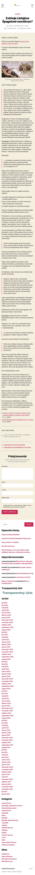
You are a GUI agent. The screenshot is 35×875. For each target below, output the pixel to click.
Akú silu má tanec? (8, 546)
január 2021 (6, 764)
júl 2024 (4, 661)
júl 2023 (4, 691)
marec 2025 (6, 642)
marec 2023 (6, 701)
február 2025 (6, 644)
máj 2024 (5, 666)
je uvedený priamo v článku (20, 25)
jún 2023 (5, 693)
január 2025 (6, 647)
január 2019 (6, 774)
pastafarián (26, 435)
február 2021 (6, 762)
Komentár (5, 466)
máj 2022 (5, 725)
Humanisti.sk (11, 868)
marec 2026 (6, 612)
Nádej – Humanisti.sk (9, 581)
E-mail (4, 490)
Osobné (17, 14)
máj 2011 (5, 777)
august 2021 (6, 747)
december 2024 (7, 649)
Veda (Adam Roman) (9, 842)
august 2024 (6, 659)
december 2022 (7, 708)
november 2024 (7, 652)
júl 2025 (4, 632)
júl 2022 (4, 720)
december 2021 (7, 737)
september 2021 (7, 745)
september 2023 (7, 686)
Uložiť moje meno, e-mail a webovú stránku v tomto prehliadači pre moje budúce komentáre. (17, 506)
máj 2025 (5, 637)
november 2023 (7, 681)
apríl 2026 (5, 610)
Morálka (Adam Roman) (10, 820)
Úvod (3, 837)
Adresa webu (5, 497)
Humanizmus (6, 810)
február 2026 (6, 615)
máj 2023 (5, 696)
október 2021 (6, 742)
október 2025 (6, 625)
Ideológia (5, 813)
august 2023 (6, 688)
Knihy (4, 815)
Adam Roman (6, 803)
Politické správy (7, 828)
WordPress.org (7, 861)
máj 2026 (5, 608)
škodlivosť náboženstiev (11, 436)
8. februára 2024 (11, 28)
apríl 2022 (5, 728)
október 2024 (6, 654)
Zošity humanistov (8, 845)
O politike (5, 823)
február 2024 (6, 674)
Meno (4, 482)
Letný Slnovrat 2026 (23, 577)
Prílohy (4, 832)
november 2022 (7, 711)
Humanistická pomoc (9, 808)
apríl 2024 (5, 669)
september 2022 (7, 715)
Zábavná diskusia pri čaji (24, 573)
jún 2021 (5, 752)
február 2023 (6, 703)
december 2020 (7, 767)
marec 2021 (6, 760)
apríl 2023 (5, 698)
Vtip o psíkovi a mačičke (10, 542)
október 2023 (6, 684)
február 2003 (6, 784)
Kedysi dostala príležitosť (10, 534)
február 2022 (6, 733)
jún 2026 (5, 605)
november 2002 (7, 787)
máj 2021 (5, 755)
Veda (3, 840)
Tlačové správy (7, 835)
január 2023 (6, 706)
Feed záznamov (7, 856)
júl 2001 (4, 791)
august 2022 (6, 718)
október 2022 (6, 713)
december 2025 (7, 620)
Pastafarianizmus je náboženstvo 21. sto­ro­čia (17, 420)
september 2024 (7, 657)
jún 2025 (5, 635)
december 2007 (7, 779)
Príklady (4, 830)
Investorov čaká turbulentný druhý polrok (16, 538)
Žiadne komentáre (25, 28)
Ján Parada (11, 435)
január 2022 (6, 735)
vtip (19, 436)
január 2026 (6, 617)
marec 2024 (6, 671)
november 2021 (7, 740)
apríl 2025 (5, 639)
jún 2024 (5, 664)
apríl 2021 (5, 757)
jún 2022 (5, 723)
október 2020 (6, 772)
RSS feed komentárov (9, 859)
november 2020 (7, 769)
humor (6, 435)
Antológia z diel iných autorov (12, 805)
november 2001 (7, 789)
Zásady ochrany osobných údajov (12, 871)
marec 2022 (6, 730)
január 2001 (6, 794)
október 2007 (6, 782)
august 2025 (6, 630)
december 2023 (7, 679)
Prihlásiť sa (5, 854)
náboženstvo (19, 435)
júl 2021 (4, 750)
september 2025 (7, 627)
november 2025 (7, 622)
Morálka (4, 818)
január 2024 (6, 676)
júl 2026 (4, 603)
